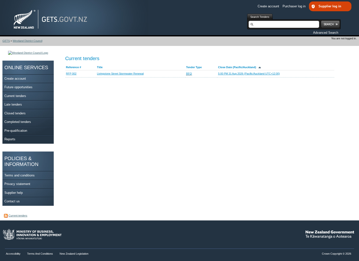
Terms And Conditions (40, 253)
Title (100, 67)
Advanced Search (325, 32)
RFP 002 (71, 73)
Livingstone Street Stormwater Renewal (120, 73)
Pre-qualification (15, 130)
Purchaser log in (294, 6)
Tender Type (194, 67)
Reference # (73, 67)
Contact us (12, 201)
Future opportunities (18, 87)
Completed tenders (17, 122)
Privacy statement (17, 184)
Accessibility (13, 253)
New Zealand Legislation (74, 253)
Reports (9, 139)
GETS (6, 40)
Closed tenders (15, 113)
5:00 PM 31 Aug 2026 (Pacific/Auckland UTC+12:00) (249, 73)
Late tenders (13, 104)
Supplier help (13, 193)
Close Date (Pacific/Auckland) (238, 67)
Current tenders (15, 96)
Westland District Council (27, 40)
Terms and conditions (19, 175)
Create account (269, 6)
